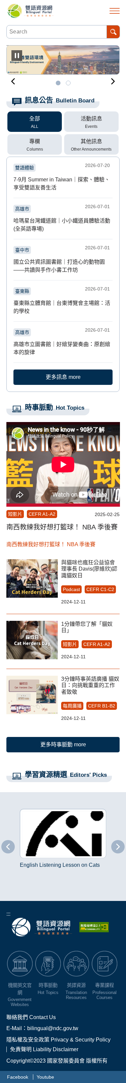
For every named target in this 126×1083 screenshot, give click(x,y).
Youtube (45, 1077)
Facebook (17, 1077)
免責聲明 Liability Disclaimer (44, 1049)
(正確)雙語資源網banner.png (68, 83)
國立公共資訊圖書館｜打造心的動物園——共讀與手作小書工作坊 (61, 259)
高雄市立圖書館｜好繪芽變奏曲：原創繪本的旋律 (61, 341)
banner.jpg (58, 83)
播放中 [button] (16, 55)
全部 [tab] (34, 118)
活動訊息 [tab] (91, 118)
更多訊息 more (63, 377)
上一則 (13, 81)
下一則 (113, 81)
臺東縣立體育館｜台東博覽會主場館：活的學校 (61, 300)
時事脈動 (48, 985)
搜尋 (113, 31)
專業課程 (104, 985)
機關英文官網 (20, 989)
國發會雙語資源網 (30, 10)
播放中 (14, 810)
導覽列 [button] (115, 11)
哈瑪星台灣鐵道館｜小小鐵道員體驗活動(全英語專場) (61, 218)
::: (8, 914)
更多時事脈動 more (63, 744)
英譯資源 (76, 985)
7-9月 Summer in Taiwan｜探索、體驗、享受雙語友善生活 (61, 177)
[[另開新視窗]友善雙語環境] (63, 60)
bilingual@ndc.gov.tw (52, 1028)
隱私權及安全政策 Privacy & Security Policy (58, 1040)
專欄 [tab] (34, 141)
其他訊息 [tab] (91, 141)
